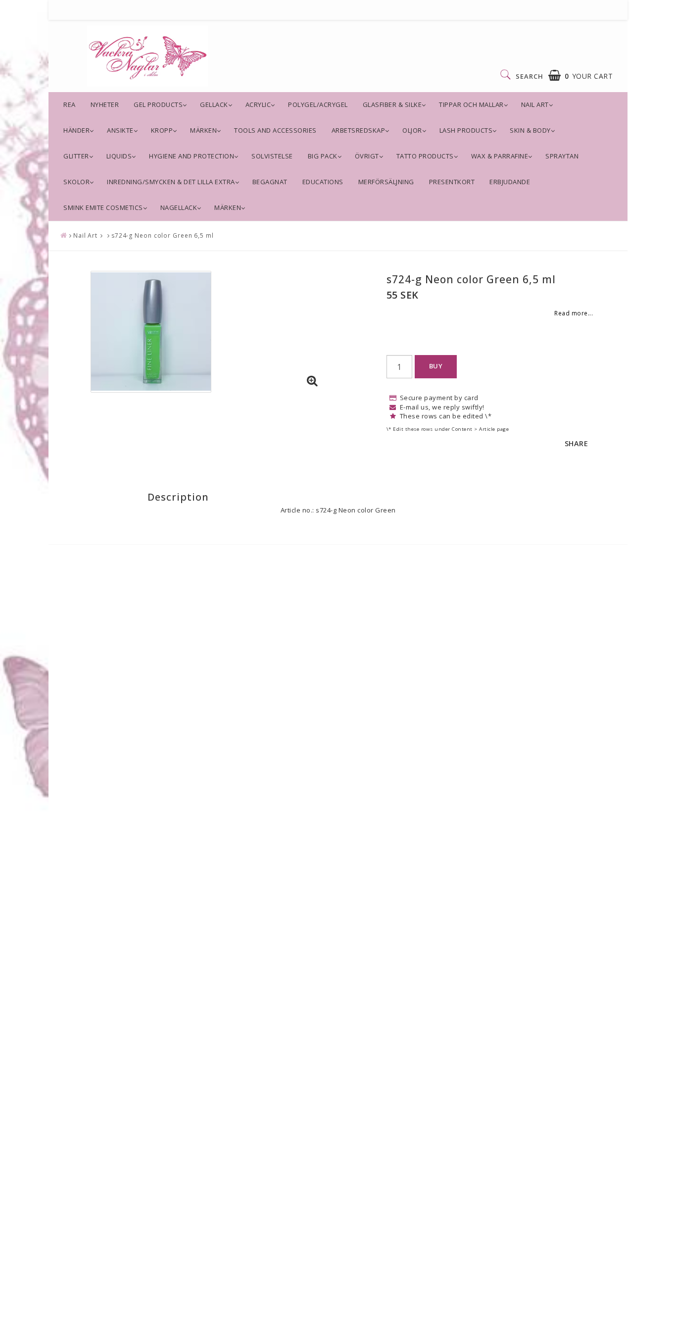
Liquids (119, 156)
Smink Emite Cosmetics (103, 207)
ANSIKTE (120, 130)
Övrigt (367, 156)
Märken (203, 130)
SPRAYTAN (562, 156)
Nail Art (535, 104)
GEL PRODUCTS (158, 104)
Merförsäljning (386, 181)
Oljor (412, 130)
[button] (580, 75)
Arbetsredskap (359, 130)
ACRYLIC (258, 104)
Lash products (466, 130)
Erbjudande (509, 181)
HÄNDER (76, 130)
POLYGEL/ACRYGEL (318, 104)
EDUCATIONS (322, 181)
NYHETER (105, 104)
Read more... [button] (573, 313)
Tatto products (425, 156)
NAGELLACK (178, 207)
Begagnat (270, 181)
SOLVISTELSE (272, 156)
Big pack (323, 156)
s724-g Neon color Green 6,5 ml (162, 235)
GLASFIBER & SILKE (392, 104)
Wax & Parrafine (500, 156)
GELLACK (214, 104)
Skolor (76, 181)
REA (69, 104)
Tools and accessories (275, 130)
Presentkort (452, 181)
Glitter (76, 156)
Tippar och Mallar (471, 104)
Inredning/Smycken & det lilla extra (171, 181)
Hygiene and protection (191, 156)
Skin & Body (530, 130)
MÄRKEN (227, 207)
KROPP (162, 130)
